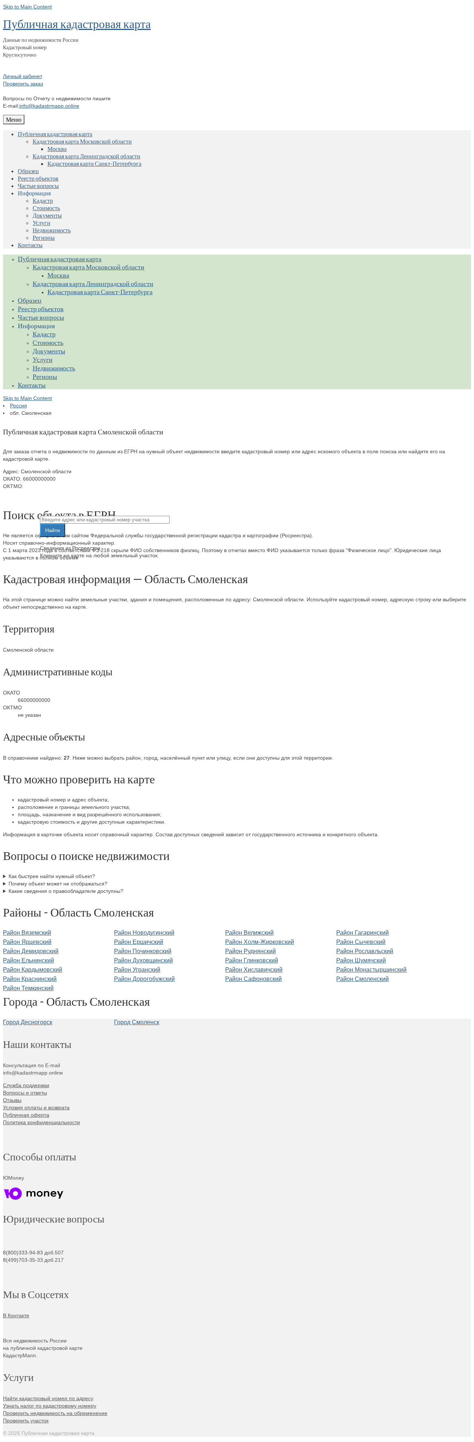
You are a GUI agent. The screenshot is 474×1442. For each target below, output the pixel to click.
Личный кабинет (22, 76)
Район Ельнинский (28, 960)
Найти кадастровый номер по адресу (48, 1398)
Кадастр (43, 200)
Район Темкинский (28, 988)
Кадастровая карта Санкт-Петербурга (94, 163)
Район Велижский (249, 933)
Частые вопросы (38, 185)
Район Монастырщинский (371, 970)
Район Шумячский (361, 960)
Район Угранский (137, 970)
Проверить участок (26, 1420)
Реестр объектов (38, 178)
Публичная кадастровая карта (77, 23)
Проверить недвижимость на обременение (55, 1413)
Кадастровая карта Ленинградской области (86, 155)
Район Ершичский (138, 942)
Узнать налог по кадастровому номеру (49, 1406)
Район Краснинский (30, 979)
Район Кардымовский (32, 970)
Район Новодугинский (144, 933)
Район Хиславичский (254, 970)
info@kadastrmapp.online (49, 106)
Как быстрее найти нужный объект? (52, 876)
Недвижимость (52, 229)
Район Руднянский (250, 951)
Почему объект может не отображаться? (58, 884)
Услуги (41, 222)
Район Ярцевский (27, 942)
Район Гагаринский (362, 933)
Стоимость (46, 207)
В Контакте (16, 1315)
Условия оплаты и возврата (36, 1107)
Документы (47, 215)
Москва (57, 148)
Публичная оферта (26, 1115)
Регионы (44, 237)
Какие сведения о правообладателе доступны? (66, 891)
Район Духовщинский (143, 960)
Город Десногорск (27, 1022)
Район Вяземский (27, 933)
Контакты (30, 244)
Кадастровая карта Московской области (82, 141)
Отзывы (12, 1100)
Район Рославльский (364, 951)
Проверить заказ (23, 84)
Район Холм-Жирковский (259, 942)
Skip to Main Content (27, 7)
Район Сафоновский (253, 979)
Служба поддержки (26, 1085)
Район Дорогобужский (144, 979)
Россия (18, 406)
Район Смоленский (362, 979)
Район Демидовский (31, 951)
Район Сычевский (360, 942)
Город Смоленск (136, 1022)
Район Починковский (142, 951)
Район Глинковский (251, 960)
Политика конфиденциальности (41, 1122)
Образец (28, 170)
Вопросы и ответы (25, 1093)
